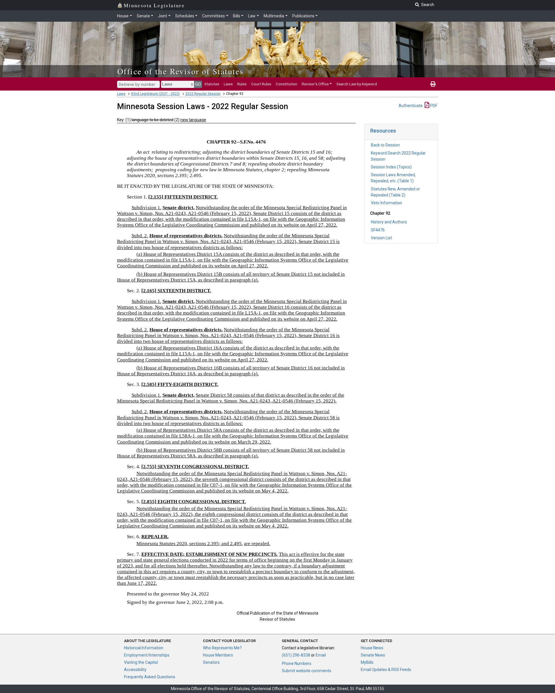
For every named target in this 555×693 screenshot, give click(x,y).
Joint (162, 16)
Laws (228, 84)
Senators (211, 662)
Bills (236, 16)
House (123, 16)
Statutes (211, 84)
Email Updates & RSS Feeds (386, 669)
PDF (433, 105)
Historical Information (143, 648)
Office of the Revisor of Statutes (180, 71)
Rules (242, 84)
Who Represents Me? (222, 648)
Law (252, 16)
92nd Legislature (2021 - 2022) (155, 94)
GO (198, 84)
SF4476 (378, 230)
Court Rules (261, 84)
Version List (381, 238)
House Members (218, 655)
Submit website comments (306, 670)
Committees (213, 16)
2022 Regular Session (203, 94)
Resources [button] (383, 131)
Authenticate (411, 105)
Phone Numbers (296, 663)
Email (321, 655)
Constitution (286, 84)
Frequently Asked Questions (149, 676)
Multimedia (274, 16)
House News (372, 648)
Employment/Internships (146, 655)
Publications (303, 16)
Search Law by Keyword (356, 84)
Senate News (373, 655)
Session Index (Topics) (391, 167)
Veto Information (386, 203)
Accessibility (135, 669)
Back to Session (385, 145)
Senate (143, 16)
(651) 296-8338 (296, 655)
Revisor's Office (315, 84)
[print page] (433, 84)
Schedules (184, 16)
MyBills (367, 662)
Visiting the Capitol (141, 662)
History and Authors (389, 222)
